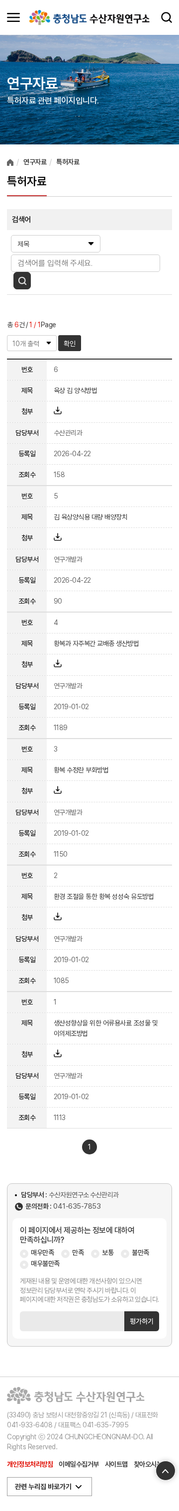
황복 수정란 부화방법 (81, 770)
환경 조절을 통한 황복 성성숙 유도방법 (104, 896)
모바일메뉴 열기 (13, 17)
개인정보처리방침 (30, 1464)
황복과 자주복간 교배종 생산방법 (96, 643)
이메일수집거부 (79, 1464)
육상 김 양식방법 (75, 390)
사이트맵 (116, 1464)
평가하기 (142, 1321)
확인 (70, 344)
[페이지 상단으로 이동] (166, 1471)
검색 (166, 17)
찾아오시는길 (151, 1464)
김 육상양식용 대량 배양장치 (91, 517)
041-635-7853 (76, 1206)
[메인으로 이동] (89, 17)
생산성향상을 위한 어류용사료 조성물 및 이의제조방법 (106, 1028)
